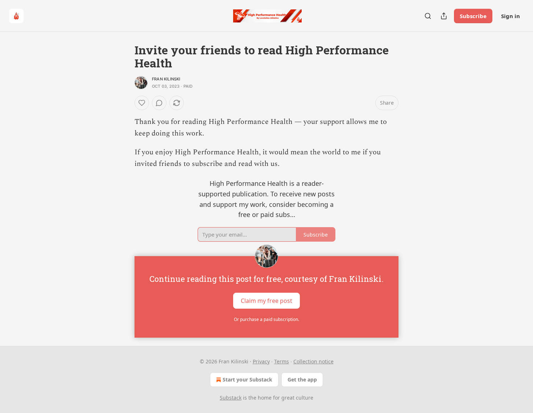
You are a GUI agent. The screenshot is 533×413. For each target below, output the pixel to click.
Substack (230, 397)
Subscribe (473, 16)
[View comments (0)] (159, 103)
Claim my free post (266, 301)
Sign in (510, 16)
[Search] (428, 16)
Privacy (261, 361)
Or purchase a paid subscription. (266, 319)
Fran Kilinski (166, 79)
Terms (281, 361)
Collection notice (313, 361)
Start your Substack (247, 379)
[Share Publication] (444, 16)
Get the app (302, 379)
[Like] (142, 103)
